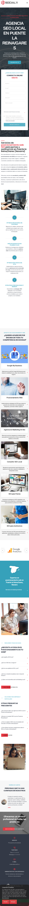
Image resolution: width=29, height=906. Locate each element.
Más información (5, 897)
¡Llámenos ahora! (7, 735)
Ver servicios (13, 62)
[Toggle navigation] (27, 2)
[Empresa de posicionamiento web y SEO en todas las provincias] (9, 2)
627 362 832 (16, 852)
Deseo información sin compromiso (14, 829)
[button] (26, 550)
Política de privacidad (10, 120)
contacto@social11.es (14, 864)
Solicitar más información (10, 687)
